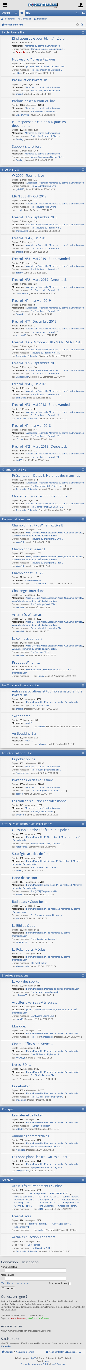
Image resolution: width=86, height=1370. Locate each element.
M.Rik (47, 837)
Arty (47, 1361)
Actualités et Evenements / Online (37, 1186)
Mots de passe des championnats (24, 1196)
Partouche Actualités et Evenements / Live (24, 1199)
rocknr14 (55, 837)
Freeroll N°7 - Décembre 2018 (34, 322)
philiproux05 (21, 995)
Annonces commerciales (30, 1136)
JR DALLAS (21, 942)
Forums (22, 14)
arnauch (20, 814)
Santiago (20, 139)
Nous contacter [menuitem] (56, 1352)
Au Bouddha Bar (24, 734)
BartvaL (19, 314)
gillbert (19, 73)
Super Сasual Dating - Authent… (46, 843)
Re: (32, 1037)
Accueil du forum (14, 24)
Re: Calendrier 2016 (40, 1248)
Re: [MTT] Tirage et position (44, 891)
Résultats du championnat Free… (47, 562)
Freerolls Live (11, 169)
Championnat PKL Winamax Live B (37, 525)
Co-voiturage (34, 1245)
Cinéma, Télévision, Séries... (32, 1044)
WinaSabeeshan (49, 532)
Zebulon (42, 744)
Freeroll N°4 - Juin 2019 (29, 238)
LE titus (19, 439)
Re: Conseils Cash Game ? (44, 867)
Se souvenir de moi (58, 1283)
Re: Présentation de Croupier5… (47, 70)
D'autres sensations (15, 975)
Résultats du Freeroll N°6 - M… (46, 353)
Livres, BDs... (21, 1065)
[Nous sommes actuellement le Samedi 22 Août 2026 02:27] (77, 24)
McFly (19, 894)
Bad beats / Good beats (29, 902)
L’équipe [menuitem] (73, 1352)
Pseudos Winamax (26, 663)
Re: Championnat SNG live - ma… (47, 486)
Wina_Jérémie (33, 532)
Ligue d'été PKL (21, 1227)
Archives (7, 1180)
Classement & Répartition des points (39, 496)
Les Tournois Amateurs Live (20, 685)
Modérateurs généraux (39, 1318)
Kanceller (6, 1346)
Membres (28, 14)
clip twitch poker (39, 963)
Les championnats (38, 1193)
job (27, 66)
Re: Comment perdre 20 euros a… (48, 915)
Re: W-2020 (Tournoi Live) (44, 186)
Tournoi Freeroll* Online (72, 1196)
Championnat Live (14, 469)
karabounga (21, 847)
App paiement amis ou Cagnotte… (47, 1167)
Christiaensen (22, 293)
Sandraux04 (47, 1037)
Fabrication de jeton (40, 1126)
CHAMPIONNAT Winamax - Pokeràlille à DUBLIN (24, 1206)
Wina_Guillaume (66, 532)
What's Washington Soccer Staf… (47, 157)
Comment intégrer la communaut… (48, 49)
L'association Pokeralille (30, 80)
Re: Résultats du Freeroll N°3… (46, 269)
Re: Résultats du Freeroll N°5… (46, 228)
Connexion (26, 19)
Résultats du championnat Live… (47, 539)
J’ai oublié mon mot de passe (15, 1283)
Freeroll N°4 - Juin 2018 (29, 384)
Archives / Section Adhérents (33, 1237)
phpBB (33, 1358)
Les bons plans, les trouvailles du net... (41, 1157)
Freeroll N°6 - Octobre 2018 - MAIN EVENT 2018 (47, 342)
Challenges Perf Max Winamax (68, 1206)
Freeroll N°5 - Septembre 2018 (34, 363)
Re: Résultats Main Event (43, 207)
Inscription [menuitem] (84, 14)
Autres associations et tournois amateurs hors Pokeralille (47, 693)
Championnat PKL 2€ (27, 573)
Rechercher (9, 19)
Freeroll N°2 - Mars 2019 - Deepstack (39, 280)
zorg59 (19, 272)
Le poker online (23, 759)
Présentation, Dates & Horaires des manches (46, 476)
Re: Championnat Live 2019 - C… (47, 507)
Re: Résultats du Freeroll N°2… (46, 415)
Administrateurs (18, 1318)
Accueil (6, 13)
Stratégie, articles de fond (31, 854)
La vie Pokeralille (13, 32)
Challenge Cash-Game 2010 (48, 1199)
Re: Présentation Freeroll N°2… (46, 290)
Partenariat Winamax (16, 519)
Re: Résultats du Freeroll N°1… (46, 311)
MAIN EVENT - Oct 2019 (29, 196)
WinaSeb (16, 535)
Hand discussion (24, 878)
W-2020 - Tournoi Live (28, 176)
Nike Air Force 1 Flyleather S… (46, 1054)
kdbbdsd (20, 1129)
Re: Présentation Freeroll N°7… (46, 332)
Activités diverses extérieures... (35, 1003)
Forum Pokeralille (34, 702)
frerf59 (19, 460)
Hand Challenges (46, 1206)
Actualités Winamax (27, 615)
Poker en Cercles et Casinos (33, 780)
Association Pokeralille (37, 183)
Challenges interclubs (28, 591)
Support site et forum (28, 147)
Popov (41, 676)
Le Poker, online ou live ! (18, 753)
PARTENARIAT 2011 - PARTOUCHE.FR (48, 1196)
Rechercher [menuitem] (82, 25)
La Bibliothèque (23, 926)
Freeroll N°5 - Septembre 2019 (34, 217)
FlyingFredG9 (22, 1170)
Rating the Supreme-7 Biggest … (47, 136)
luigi (55, 1009)
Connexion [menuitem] (78, 14)
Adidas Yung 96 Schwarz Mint (45, 90)
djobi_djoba (49, 861)
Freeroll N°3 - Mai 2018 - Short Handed (41, 405)
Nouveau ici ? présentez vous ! (34, 60)
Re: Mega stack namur (42, 811)
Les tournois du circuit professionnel (39, 801)
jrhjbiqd (19, 94)
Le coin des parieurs (27, 639)
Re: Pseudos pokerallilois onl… (46, 769)
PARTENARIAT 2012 (60, 1193)
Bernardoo (21, 397)
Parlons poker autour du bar (33, 101)
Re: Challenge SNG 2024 (43, 604)
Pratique (7, 1109)
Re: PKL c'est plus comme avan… (47, 1097)
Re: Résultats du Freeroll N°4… (46, 248)
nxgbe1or (20, 1150)
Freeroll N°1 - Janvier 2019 (31, 301)
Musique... (19, 1026)
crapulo (19, 210)
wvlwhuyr (20, 1058)
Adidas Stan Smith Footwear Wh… (47, 1146)
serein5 (28, 723)
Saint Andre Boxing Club (42, 1016)
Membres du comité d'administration (42, 46)
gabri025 (20, 189)
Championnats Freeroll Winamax (48, 1202)
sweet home (21, 716)
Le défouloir (21, 1086)
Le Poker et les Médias (28, 950)
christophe (21, 1100)
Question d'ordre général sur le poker (40, 830)
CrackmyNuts (22, 115)
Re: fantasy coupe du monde (45, 992)
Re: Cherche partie (40, 705)
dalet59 (19, 794)
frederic (41, 1230)
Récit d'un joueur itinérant (43, 939)
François (20, 52)
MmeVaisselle (22, 966)
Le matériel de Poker (27, 1115)
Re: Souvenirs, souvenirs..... (45, 111)
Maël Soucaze (58, 1364)
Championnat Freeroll (28, 549)
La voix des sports (25, 982)
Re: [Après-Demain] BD (42, 1075)
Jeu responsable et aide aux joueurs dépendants (39, 124)
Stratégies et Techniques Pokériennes (27, 824)
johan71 (29, 740)
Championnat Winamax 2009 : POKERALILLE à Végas (72, 1202)
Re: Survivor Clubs (40, 652)
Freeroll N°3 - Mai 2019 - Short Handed (41, 259)
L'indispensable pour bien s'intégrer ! (40, 39)
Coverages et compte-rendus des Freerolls (62, 1224)
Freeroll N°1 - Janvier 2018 (31, 426)
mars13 (19, 1019)
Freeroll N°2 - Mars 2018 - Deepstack (39, 447)
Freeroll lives (21, 1216)
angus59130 (22, 231)
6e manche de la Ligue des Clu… (47, 628)
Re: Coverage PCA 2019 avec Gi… (48, 790)
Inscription (42, 19)
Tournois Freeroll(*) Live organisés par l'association (39, 1224)
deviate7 (79, 532)
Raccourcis (16, 14)
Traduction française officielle (35, 1364)
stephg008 (21, 335)
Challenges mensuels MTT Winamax (24, 1202)
